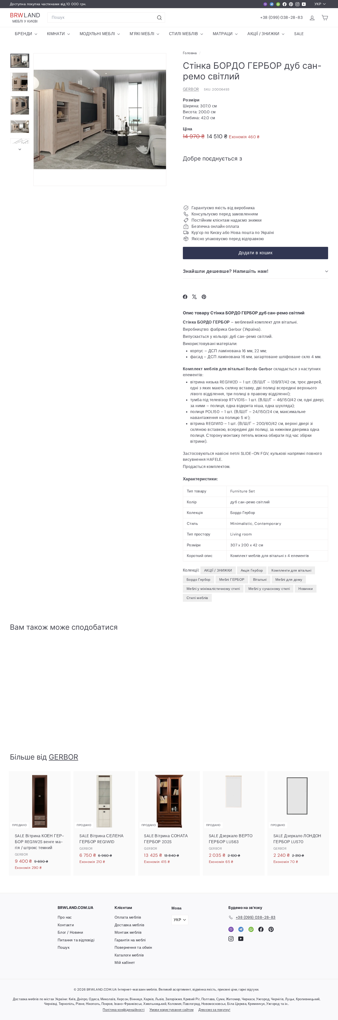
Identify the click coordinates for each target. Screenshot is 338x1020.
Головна (190, 53)
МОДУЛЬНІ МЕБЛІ (98, 33)
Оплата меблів (128, 917)
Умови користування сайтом (171, 1010)
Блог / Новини (70, 932)
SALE (299, 33)
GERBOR (191, 89)
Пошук (64, 947)
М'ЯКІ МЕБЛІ (142, 33)
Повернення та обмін (133, 947)
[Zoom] (100, 119)
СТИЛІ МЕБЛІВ (184, 33)
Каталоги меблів (129, 955)
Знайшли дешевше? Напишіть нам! (225, 271)
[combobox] (106, 17)
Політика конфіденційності (124, 1010)
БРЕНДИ (24, 33)
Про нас (65, 917)
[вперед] (20, 148)
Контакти (66, 925)
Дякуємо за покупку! (214, 1010)
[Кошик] (324, 17)
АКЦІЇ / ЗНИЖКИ (264, 33)
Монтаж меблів (128, 932)
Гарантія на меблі (130, 940)
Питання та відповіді (76, 940)
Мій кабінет (125, 962)
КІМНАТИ (56, 33)
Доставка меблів (129, 925)
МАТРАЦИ (223, 33)
